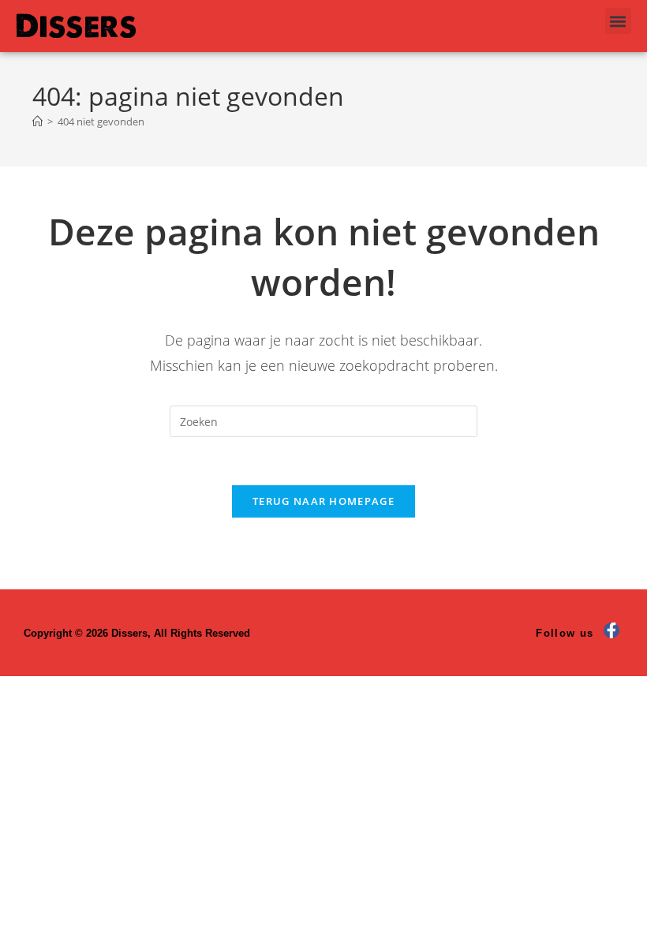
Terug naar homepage (323, 501)
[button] (618, 21)
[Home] (37, 121)
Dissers (76, 26)
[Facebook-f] (611, 630)
